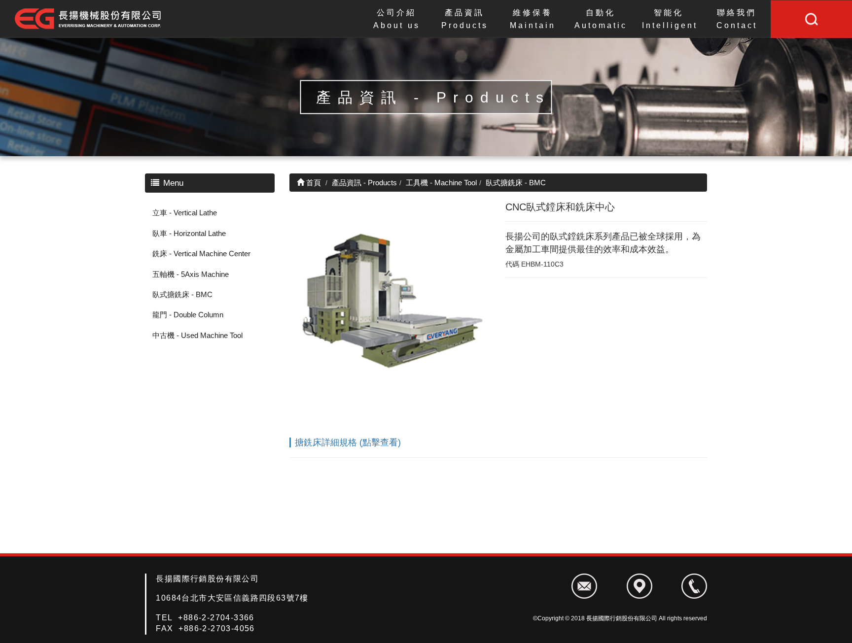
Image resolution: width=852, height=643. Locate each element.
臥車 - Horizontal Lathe (189, 233)
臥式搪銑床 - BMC (182, 294)
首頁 (312, 182)
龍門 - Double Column (187, 314)
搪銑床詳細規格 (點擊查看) (348, 442)
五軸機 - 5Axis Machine (190, 274)
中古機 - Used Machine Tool (197, 335)
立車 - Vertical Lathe (184, 212)
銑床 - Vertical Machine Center (201, 253)
